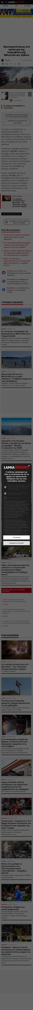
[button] (16, 498)
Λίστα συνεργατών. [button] (23, 517)
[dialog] (16, 505)
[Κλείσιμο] (29, 466)
